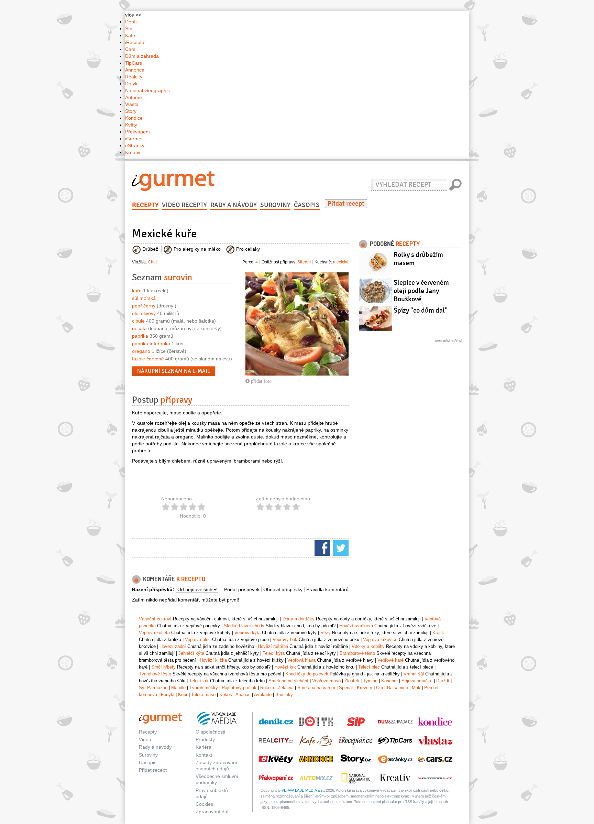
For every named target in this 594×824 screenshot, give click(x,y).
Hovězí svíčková (356, 625)
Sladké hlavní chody (244, 625)
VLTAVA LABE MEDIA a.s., (303, 790)
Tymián (370, 680)
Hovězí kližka (213, 660)
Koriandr (389, 680)
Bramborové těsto (357, 653)
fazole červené (148, 358)
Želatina (286, 687)
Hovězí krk (285, 667)
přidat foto (261, 381)
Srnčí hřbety (163, 667)
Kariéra (203, 747)
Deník (131, 21)
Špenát (346, 687)
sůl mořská (144, 298)
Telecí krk (199, 680)
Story (130, 111)
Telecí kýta (274, 653)
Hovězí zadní (173, 646)
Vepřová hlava (301, 660)
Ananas (243, 694)
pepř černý (143, 305)
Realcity (133, 76)
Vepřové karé (390, 660)
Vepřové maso (326, 680)
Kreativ (132, 152)
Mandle (178, 687)
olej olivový (144, 313)
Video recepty (184, 205)
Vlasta (132, 104)
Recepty (145, 205)
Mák (416, 687)
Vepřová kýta (247, 632)
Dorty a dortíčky (299, 618)
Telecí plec (369, 667)
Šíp (128, 28)
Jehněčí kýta (191, 653)
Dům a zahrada (142, 56)
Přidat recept (346, 203)
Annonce (134, 70)
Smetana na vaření (316, 687)
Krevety (364, 687)
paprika (140, 336)
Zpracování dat (212, 811)
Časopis (307, 205)
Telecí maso (203, 694)
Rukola (267, 687)
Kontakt (204, 755)
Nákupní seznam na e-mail (173, 371)
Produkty (205, 739)
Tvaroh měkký (203, 687)
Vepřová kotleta (154, 632)
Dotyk (131, 83)
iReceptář (135, 42)
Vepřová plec (198, 639)
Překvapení (137, 131)
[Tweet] (340, 547)
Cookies (204, 804)
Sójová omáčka (417, 680)
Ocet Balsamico (392, 687)
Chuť (152, 262)
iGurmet (134, 138)
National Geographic (147, 90)
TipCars (133, 63)
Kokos (225, 694)
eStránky (134, 145)
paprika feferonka (151, 343)
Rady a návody (233, 205)
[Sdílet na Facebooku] (321, 547)
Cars (130, 49)
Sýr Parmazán (153, 687)
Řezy (325, 632)
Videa (145, 739)
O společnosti (210, 732)
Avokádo (263, 694)
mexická (341, 262)
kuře (137, 290)
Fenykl (167, 694)
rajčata (139, 328)
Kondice (134, 118)
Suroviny (275, 205)
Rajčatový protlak (239, 687)
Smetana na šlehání (288, 680)
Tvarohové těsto (155, 673)
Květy (131, 125)
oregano (141, 351)
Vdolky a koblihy (368, 646)
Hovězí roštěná (273, 646)
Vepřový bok (285, 639)
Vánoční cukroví (155, 618)
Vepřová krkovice (380, 639)
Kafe (130, 35)
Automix (134, 97)
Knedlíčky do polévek (306, 673)
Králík (438, 632)
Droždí (442, 680)
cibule (138, 321)
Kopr (182, 694)
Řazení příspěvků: (153, 589)
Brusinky (284, 694)
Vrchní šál (414, 673)
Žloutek (351, 680)
